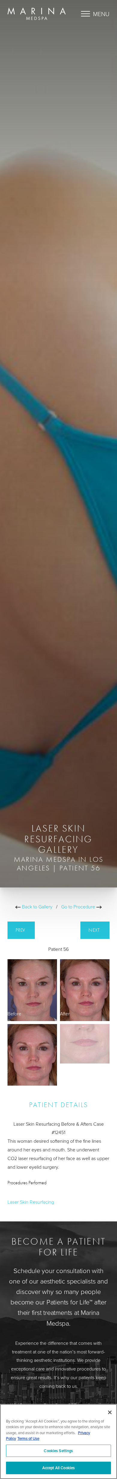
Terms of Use (28, 1438)
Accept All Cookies (58, 1467)
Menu (101, 14)
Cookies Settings (58, 1450)
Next (94, 930)
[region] (58, 1441)
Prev (21, 930)
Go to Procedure (78, 906)
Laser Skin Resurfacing (31, 1202)
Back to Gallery (36, 906)
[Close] (109, 1412)
